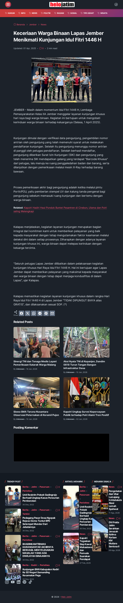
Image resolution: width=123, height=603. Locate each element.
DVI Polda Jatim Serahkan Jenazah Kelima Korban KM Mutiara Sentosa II (114, 534)
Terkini (26, 514)
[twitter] (27, 313)
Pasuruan (45, 486)
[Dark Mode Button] (116, 4)
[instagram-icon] (7, 582)
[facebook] (21, 313)
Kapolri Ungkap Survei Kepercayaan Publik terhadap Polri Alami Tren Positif (86, 413)
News (82, 534)
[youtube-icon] (13, 582)
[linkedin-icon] (18, 582)
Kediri (34, 565)
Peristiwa (27, 491)
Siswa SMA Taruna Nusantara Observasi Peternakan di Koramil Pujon (36, 413)
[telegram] (40, 313)
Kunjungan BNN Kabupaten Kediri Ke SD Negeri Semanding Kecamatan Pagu (40, 572)
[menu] (8, 4)
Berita (25, 486)
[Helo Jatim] (62, 4)
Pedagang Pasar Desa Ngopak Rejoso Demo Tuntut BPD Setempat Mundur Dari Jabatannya (38, 522)
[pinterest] (46, 313)
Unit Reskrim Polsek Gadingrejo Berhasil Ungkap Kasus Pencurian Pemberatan (40, 497)
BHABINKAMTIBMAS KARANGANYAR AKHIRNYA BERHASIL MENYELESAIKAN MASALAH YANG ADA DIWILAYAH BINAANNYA (38, 550)
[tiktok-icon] (30, 582)
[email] (52, 313)
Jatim (34, 486)
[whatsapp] (33, 313)
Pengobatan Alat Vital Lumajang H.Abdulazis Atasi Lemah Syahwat (115, 500)
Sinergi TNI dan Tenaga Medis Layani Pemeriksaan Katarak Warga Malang (35, 363)
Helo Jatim (66, 597)
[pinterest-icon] (24, 582)
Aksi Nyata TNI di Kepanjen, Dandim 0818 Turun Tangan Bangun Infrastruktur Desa (84, 365)
